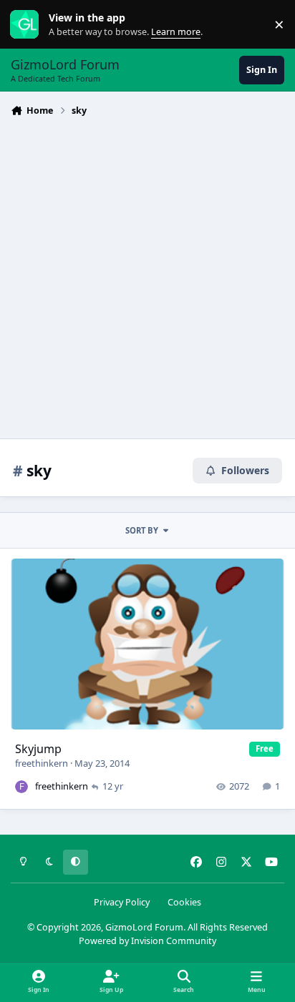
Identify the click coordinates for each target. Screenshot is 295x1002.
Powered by (147, 941)
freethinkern (41, 763)
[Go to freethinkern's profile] (21, 786)
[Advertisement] (147, 276)
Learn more (27, 24)
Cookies (184, 902)
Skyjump (38, 749)
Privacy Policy (122, 902)
